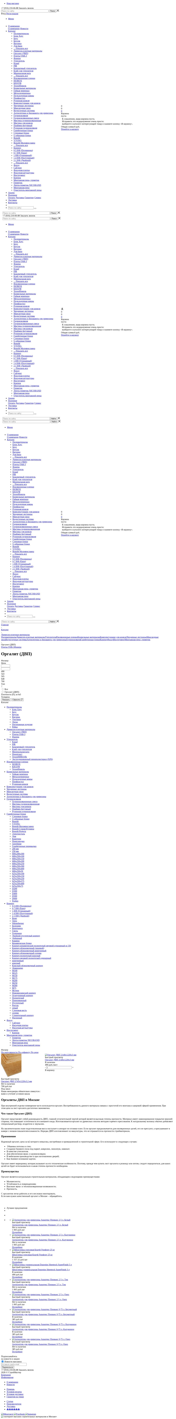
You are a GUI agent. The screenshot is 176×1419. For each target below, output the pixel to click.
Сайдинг (18, 168)
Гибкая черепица (21, 91)
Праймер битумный (23, 125)
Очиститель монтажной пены (28, 190)
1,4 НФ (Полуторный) (24, 158)
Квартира (16, 839)
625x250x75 (17, 886)
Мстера (15, 990)
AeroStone (16, 844)
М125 (14, 973)
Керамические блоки (22, 943)
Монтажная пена (21, 187)
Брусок (17, 41)
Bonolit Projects (19, 831)
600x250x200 (18, 861)
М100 (14, 970)
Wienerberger (18, 923)
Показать (6, 700)
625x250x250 (18, 878)
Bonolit (17, 138)
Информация (7, 1377)
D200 (14, 888)
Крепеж (17, 178)
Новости (24, 28)
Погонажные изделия (22, 724)
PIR (15, 66)
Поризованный (19, 1000)
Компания (6, 1375)
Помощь (10, 1389)
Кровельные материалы (25, 88)
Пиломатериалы (21, 33)
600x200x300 (18, 854)
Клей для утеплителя (23, 71)
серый (15, 1008)
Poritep (15, 901)
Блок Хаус (18, 36)
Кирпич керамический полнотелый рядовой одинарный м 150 (41, 946)
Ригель (15, 1005)
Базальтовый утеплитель (25, 68)
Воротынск (17, 928)
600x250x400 (18, 868)
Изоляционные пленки (24, 78)
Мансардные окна (22, 108)
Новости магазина (13, 1361)
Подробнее (17, 1232)
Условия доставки (15, 1394)
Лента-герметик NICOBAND (27, 185)
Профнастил (19, 98)
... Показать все (21, 48)
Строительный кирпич (23, 1015)
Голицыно (17, 933)
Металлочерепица (22, 93)
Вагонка (17, 43)
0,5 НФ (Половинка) (23, 150)
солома (15, 1013)
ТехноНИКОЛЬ (19, 757)
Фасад (16, 165)
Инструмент (19, 175)
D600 (14, 898)
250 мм (15, 851)
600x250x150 (18, 859)
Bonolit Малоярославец (24, 143)
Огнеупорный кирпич (22, 995)
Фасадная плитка (22, 170)
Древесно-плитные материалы (28, 51)
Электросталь (18, 834)
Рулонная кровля (21, 100)
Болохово (16, 926)
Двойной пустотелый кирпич (26, 936)
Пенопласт (17, 754)
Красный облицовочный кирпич (27, 965)
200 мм (15, 849)
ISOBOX (18, 81)
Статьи (10, 1401)
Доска (15, 722)
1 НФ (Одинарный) (23, 155)
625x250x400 (18, 883)
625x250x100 (18, 873)
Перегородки (18, 841)
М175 (14, 978)
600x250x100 (18, 856)
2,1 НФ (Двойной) (22, 160)
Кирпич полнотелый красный (26, 955)
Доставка (20, 197)
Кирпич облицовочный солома (26, 953)
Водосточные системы (24, 110)
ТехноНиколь (20, 86)
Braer (14, 918)
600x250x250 (18, 863)
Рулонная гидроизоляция (25, 128)
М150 (14, 975)
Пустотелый (18, 1003)
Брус (16, 38)
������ (13, 1409)
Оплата (11, 197)
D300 (14, 891)
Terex (14, 921)
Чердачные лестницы (24, 105)
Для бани (18, 46)
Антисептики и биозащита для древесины (33, 113)
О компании (14, 28)
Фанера (17, 58)
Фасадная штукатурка (24, 173)
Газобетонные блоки (23, 130)
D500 (14, 896)
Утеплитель (19, 61)
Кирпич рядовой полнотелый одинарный (31, 958)
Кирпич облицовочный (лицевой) (28, 948)
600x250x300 (18, 866)
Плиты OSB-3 (20, 56)
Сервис (37, 197)
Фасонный (17, 1018)
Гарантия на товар (15, 1397)
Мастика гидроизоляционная (27, 120)
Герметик (18, 183)
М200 (14, 980)
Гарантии (29, 197)
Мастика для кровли (23, 123)
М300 (14, 985)
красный (16, 963)
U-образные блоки (22, 135)
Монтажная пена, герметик (26, 180)
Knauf (16, 63)
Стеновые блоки (21, 133)
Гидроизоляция (21, 115)
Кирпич (17, 148)
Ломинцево (17, 968)
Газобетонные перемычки (24, 846)
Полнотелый (18, 998)
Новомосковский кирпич (24, 993)
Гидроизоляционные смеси (26, 118)
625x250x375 (18, 881)
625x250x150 (18, 876)
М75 (14, 988)
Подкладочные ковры (24, 95)
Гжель (15, 931)
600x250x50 (17, 871)
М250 (14, 983)
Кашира (16, 941)
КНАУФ (17, 83)
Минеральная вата (22, 73)
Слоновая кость (19, 1010)
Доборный (17, 938)
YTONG (18, 140)
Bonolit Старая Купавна (23, 829)
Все (6, 689)
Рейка (15, 727)
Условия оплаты (14, 1392)
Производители (14, 1404)
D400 (14, 893)
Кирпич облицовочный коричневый (29, 950)
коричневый (18, 960)
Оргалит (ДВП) (21, 53)
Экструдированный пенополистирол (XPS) (32, 759)
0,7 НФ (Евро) (20, 153)
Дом (14, 836)
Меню (11, 19)
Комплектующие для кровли (27, 103)
